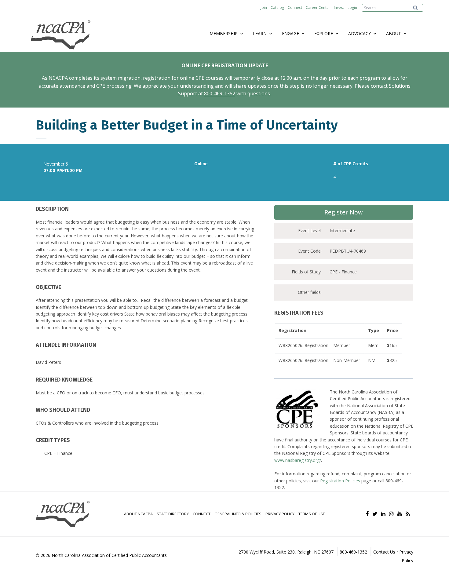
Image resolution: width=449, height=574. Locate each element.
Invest (339, 7)
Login (352, 7)
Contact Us (384, 552)
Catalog (277, 7)
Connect (295, 7)
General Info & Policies (237, 514)
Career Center (318, 7)
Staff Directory (173, 514)
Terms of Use (311, 514)
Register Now (343, 212)
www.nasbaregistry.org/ (297, 460)
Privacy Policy (279, 514)
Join (264, 7)
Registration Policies (340, 481)
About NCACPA (138, 514)
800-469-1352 (219, 93)
